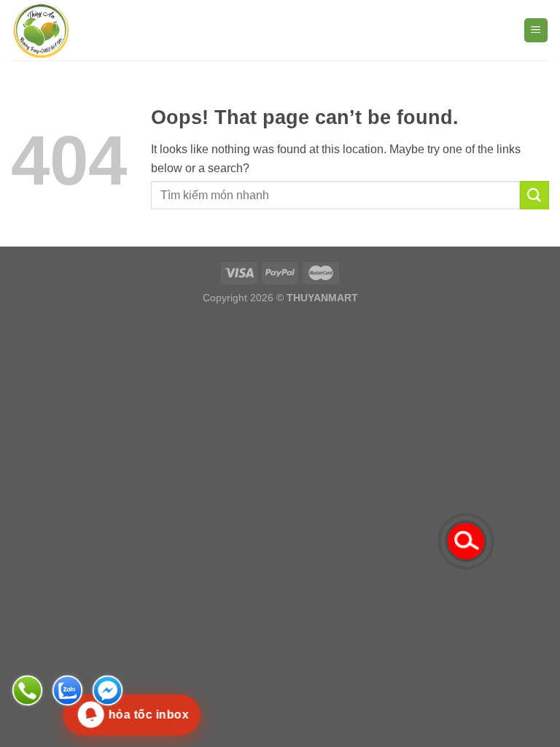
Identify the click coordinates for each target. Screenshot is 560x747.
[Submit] (534, 195)
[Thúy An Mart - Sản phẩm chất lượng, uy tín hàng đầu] (84, 30)
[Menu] (536, 30)
